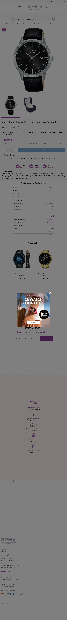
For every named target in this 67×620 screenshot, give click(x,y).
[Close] (50, 293)
